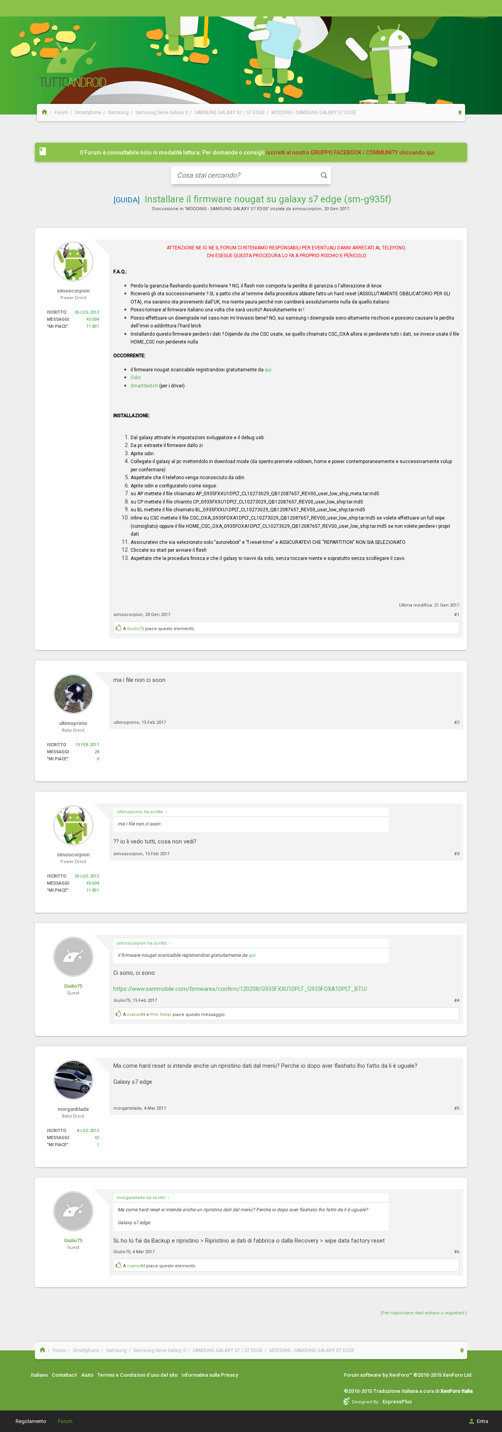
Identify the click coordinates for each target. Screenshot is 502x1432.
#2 (456, 722)
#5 (456, 1108)
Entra (482, 1421)
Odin (136, 377)
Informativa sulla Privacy (210, 1375)
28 (97, 751)
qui (268, 370)
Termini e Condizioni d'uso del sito (137, 1375)
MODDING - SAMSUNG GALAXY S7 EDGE (227, 208)
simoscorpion (307, 208)
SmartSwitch (144, 386)
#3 (456, 853)
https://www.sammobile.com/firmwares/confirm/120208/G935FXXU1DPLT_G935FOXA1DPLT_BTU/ (240, 988)
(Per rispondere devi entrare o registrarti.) (423, 1313)
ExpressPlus (397, 1402)
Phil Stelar (160, 1014)
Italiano (39, 1375)
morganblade (127, 1108)
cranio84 (136, 1014)
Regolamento (31, 1421)
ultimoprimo (126, 722)
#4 (456, 1000)
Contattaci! (64, 1375)
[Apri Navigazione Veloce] (460, 112)
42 (97, 1137)
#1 (456, 614)
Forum (65, 1421)
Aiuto (87, 1375)
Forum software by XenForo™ (408, 1375)
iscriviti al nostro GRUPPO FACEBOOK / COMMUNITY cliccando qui (350, 152)
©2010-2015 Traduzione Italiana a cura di (408, 1391)
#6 (456, 1251)
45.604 (92, 319)
